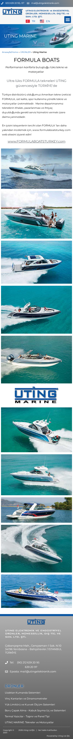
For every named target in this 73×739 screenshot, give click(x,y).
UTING (10, 630)
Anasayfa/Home (10, 52)
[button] (67, 19)
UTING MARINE (20, 36)
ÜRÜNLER (25, 52)
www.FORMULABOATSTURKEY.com (36, 141)
